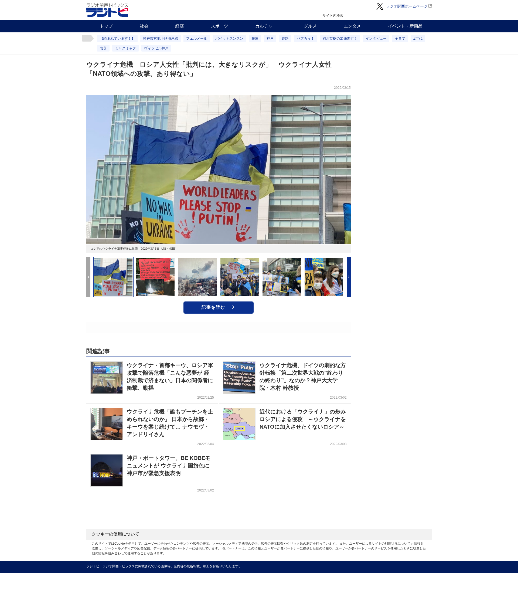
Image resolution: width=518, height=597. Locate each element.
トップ (106, 26)
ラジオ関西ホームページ (407, 6)
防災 (103, 48)
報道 (254, 38)
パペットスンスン (229, 38)
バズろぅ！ (305, 38)
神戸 (270, 38)
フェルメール (196, 38)
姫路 (285, 38)
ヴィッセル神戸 (156, 48)
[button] (349, 277)
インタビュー (376, 38)
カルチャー (266, 26)
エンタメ (352, 26)
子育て (400, 38)
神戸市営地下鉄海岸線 (160, 38)
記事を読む (213, 307)
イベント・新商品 (405, 26)
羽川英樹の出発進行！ (339, 38)
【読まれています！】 (117, 38)
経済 (179, 26)
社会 (144, 26)
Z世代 (417, 38)
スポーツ (219, 26)
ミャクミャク (125, 48)
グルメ (310, 26)
